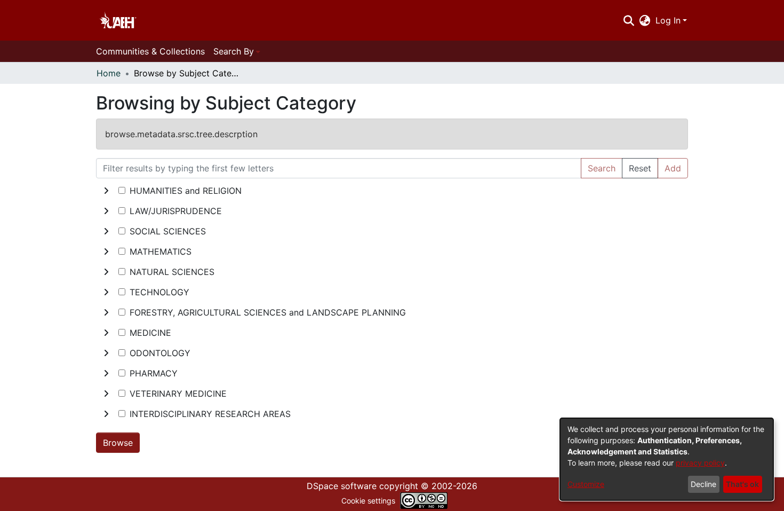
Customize (585, 484)
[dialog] (666, 459)
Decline (703, 484)
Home (109, 73)
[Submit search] (628, 20)
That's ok (742, 484)
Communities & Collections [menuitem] (150, 51)
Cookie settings (368, 500)
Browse (118, 442)
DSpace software (342, 486)
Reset (640, 168)
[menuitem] (645, 20)
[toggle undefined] (106, 190)
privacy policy (700, 462)
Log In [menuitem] (668, 20)
